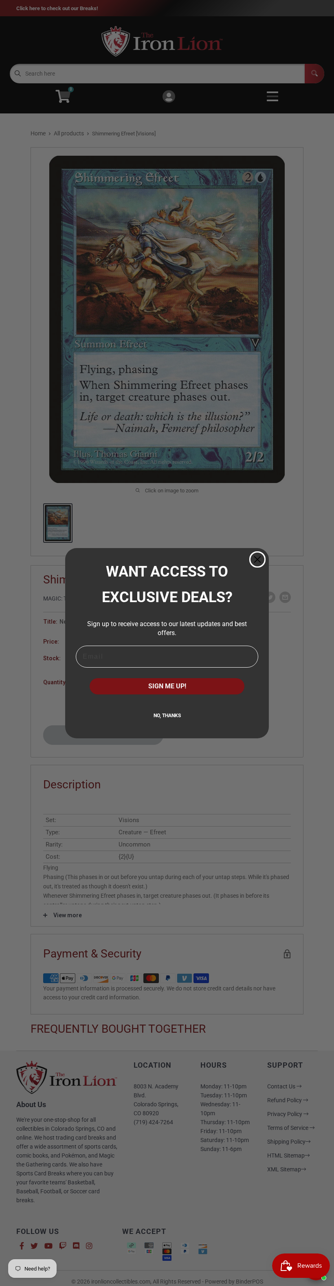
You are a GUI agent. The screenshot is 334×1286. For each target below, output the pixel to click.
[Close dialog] (257, 559)
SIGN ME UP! (167, 686)
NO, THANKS (167, 715)
